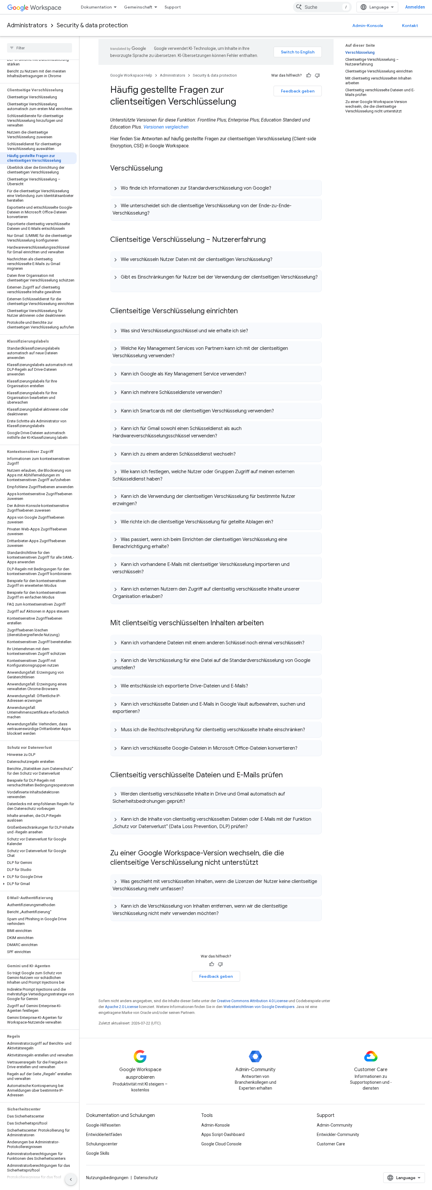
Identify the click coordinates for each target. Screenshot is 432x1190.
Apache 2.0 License (121, 1006)
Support (173, 7)
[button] (38, 876)
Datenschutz (146, 1177)
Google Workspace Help (131, 75)
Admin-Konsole (367, 25)
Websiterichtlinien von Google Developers (258, 1006)
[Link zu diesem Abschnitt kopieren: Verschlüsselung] (168, 168)
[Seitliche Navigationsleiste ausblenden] (71, 1179)
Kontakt (410, 25)
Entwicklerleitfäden (104, 1134)
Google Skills (97, 1153)
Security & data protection (92, 25)
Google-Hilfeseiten (103, 1125)
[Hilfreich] (308, 75)
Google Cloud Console (221, 1144)
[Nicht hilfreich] (317, 75)
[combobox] (322, 7)
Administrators (27, 25)
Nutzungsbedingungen (107, 1177)
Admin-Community (334, 1125)
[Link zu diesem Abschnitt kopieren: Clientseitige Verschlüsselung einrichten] (244, 311)
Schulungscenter (102, 1144)
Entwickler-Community (338, 1134)
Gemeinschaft (138, 7)
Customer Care (331, 1144)
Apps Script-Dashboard (223, 1134)
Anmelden (415, 7)
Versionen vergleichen (166, 127)
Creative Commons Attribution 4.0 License (252, 1001)
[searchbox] (39, 48)
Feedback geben (297, 91)
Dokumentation (96, 7)
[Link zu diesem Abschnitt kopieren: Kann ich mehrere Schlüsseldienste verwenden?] (228, 392)
